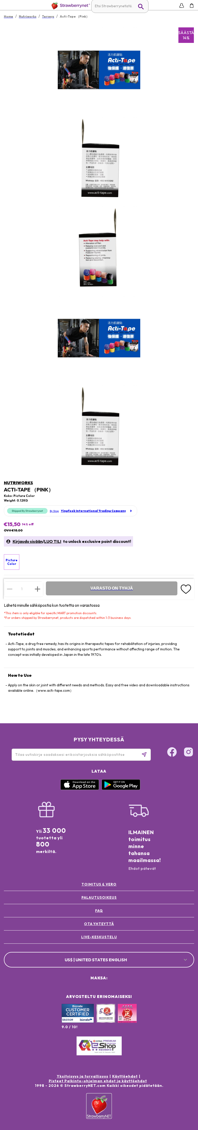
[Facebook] (172, 752)
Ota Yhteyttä (99, 924)
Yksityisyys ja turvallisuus (82, 1076)
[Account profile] (181, 5)
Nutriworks (18, 482)
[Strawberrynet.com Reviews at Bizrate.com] (78, 1021)
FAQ (99, 911)
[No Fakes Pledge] (127, 1019)
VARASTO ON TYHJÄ (111, 588)
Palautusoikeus (99, 897)
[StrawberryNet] (70, 5)
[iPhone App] (79, 788)
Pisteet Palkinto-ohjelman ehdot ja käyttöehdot (98, 1081)
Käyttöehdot (125, 1076)
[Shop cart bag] (191, 5)
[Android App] (121, 788)
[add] (37, 589)
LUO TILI (52, 541)
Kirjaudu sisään (28, 541)
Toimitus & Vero (99, 884)
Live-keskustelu (99, 937)
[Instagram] (188, 752)
